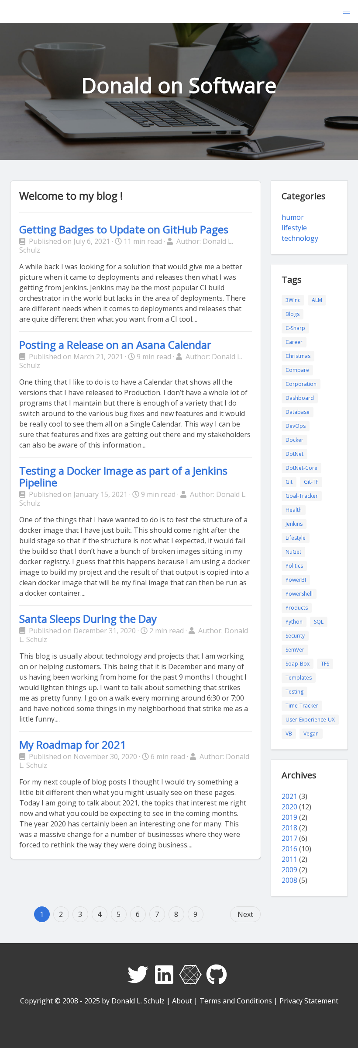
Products (297, 607)
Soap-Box (298, 663)
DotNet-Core (301, 468)
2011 (289, 859)
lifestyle (294, 228)
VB (289, 733)
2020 (289, 807)
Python (294, 621)
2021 (289, 796)
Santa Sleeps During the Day (88, 618)
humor (293, 217)
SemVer (295, 649)
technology (300, 238)
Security (295, 635)
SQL (319, 621)
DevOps (296, 426)
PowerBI (296, 579)
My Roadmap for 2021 (72, 744)
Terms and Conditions (236, 1001)
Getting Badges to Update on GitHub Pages (123, 229)
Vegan (311, 733)
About (182, 1001)
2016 (289, 849)
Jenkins (294, 523)
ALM (317, 300)
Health (294, 510)
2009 (289, 869)
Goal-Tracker (302, 496)
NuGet (293, 551)
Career (294, 342)
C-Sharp (295, 328)
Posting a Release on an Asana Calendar (115, 344)
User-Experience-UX (310, 719)
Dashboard (300, 398)
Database (298, 412)
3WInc (293, 300)
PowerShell (299, 593)
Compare (297, 370)
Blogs (292, 314)
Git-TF (311, 482)
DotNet (294, 454)
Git (289, 482)
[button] (346, 11)
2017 (289, 838)
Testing (294, 691)
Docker (294, 440)
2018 (289, 828)
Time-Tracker (302, 705)
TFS (325, 663)
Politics (294, 565)
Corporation (301, 384)
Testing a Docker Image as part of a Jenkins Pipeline (123, 476)
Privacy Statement (308, 1001)
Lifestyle (296, 537)
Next (245, 914)
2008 (289, 880)
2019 (289, 817)
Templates (299, 677)
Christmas (298, 356)
